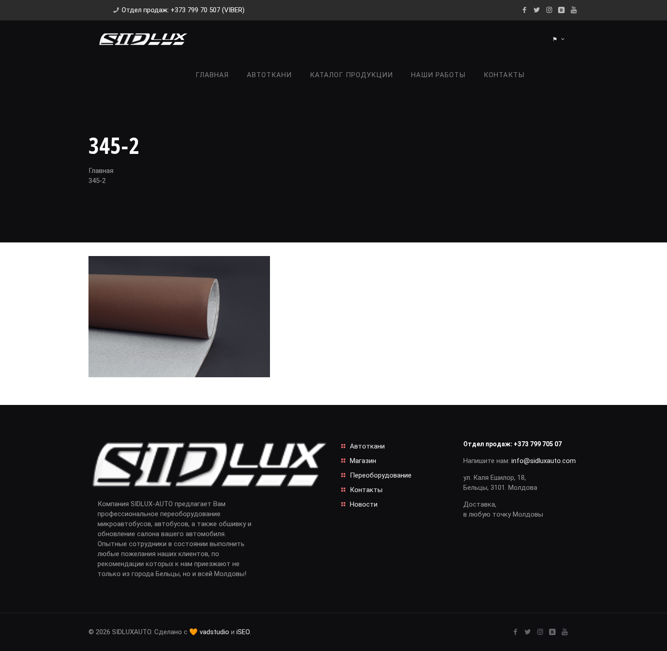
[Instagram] (549, 10)
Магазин (363, 461)
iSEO (243, 632)
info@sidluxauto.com (543, 461)
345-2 (97, 181)
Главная (100, 171)
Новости (364, 504)
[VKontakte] (561, 10)
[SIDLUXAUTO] (143, 38)
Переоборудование (381, 475)
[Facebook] (525, 10)
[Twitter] (537, 10)
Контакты (366, 490)
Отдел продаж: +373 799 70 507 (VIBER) (183, 10)
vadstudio (214, 632)
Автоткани (367, 446)
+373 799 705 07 (538, 444)
